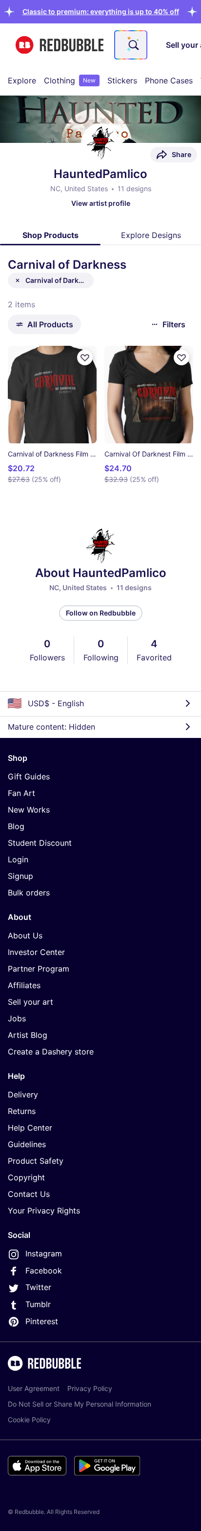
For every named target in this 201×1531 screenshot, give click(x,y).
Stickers (122, 80)
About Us (25, 935)
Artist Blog (27, 1035)
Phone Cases (169, 80)
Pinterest (41, 1321)
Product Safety (35, 1161)
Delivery (23, 1094)
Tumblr (38, 1304)
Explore (22, 80)
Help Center (30, 1128)
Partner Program (38, 969)
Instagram (43, 1253)
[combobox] (130, 45)
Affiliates (24, 985)
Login (18, 859)
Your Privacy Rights (44, 1210)
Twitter (38, 1287)
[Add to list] (85, 357)
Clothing (70, 80)
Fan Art (21, 793)
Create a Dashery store (51, 1051)
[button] (100, 11)
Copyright (26, 1177)
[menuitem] (22, 80)
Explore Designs (151, 235)
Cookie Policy (29, 1419)
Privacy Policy (89, 1388)
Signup (20, 876)
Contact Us (29, 1194)
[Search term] (132, 45)
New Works (29, 810)
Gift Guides (29, 776)
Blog (16, 826)
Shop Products (50, 235)
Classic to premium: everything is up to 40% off (100, 11)
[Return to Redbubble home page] (59, 45)
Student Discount (40, 843)
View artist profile (100, 203)
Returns (22, 1111)
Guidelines (27, 1144)
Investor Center (36, 952)
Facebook (43, 1270)
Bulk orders (29, 892)
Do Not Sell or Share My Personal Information (79, 1404)
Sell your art (30, 1002)
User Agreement (34, 1388)
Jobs (17, 1018)
